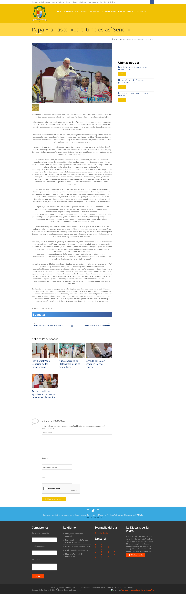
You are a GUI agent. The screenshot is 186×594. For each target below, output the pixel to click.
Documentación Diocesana (41, 2)
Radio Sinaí (111, 2)
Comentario (47, 432)
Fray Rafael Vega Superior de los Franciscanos (41, 363)
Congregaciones (93, 2)
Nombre (45, 458)
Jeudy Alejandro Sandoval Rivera (77, 550)
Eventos (68, 2)
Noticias (37, 308)
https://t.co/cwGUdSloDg (133, 515)
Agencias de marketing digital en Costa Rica (137, 590)
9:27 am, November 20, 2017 (93, 517)
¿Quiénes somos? (64, 587)
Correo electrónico (49, 467)
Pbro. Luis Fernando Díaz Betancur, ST (74, 555)
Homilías (103, 2)
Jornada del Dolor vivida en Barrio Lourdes (95, 363)
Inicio (53, 587)
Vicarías (76, 587)
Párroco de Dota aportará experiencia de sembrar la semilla (43, 394)
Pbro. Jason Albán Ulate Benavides (74, 534)
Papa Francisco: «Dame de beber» (97, 325)
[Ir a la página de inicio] (39, 13)
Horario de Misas (98, 587)
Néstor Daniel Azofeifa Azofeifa (77, 546)
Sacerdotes (85, 587)
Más (122, 74)
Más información (137, 555)
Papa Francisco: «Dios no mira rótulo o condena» (52, 325)
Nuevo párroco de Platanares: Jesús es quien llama (69, 363)
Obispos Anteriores (79, 2)
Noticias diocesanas (47, 308)
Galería (118, 587)
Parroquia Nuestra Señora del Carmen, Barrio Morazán (76, 541)
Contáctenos (128, 587)
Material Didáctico (58, 2)
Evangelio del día (101, 533)
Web (43, 477)
